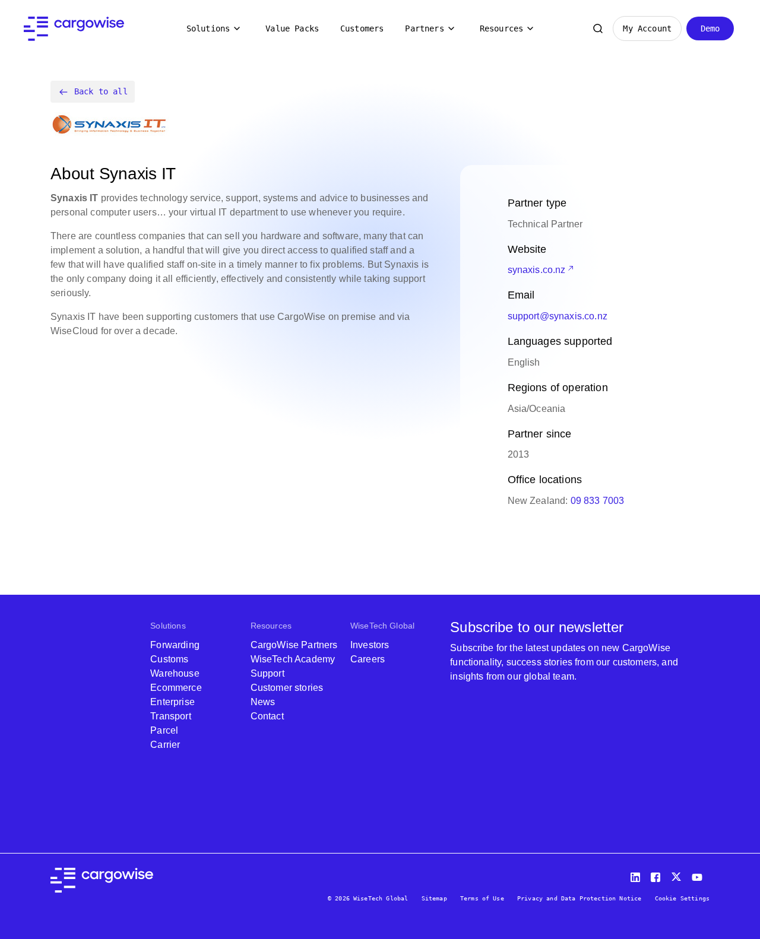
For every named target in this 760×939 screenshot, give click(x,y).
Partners (424, 28)
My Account (647, 28)
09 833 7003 (598, 501)
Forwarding (175, 645)
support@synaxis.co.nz (557, 316)
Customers (362, 28)
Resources (501, 28)
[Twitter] (677, 875)
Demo (710, 28)
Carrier (165, 745)
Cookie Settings (682, 898)
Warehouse (174, 673)
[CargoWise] (74, 29)
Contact (267, 716)
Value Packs (292, 28)
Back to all (101, 91)
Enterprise (172, 702)
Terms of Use (482, 898)
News (263, 702)
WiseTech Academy (293, 659)
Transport (170, 716)
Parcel (164, 730)
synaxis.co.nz (537, 270)
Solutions (208, 28)
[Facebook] (657, 875)
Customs (169, 659)
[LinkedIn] (637, 875)
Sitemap (434, 898)
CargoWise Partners (294, 645)
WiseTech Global (382, 625)
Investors (369, 645)
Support (267, 673)
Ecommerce (175, 688)
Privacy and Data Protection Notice (579, 898)
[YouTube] (699, 875)
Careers (367, 659)
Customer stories (287, 688)
